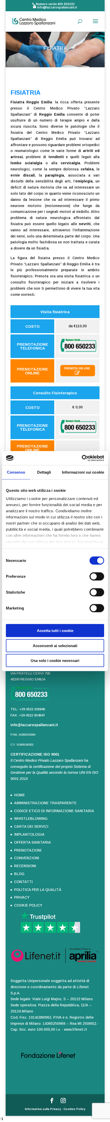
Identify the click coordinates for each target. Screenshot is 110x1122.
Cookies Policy (74, 1108)
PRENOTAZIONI (27, 850)
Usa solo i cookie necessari (55, 660)
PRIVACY (21, 897)
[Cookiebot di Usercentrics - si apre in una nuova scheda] (81, 458)
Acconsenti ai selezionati (55, 645)
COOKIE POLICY (28, 905)
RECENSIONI (25, 866)
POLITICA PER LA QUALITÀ (37, 890)
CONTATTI (23, 882)
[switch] (97, 576)
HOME (19, 795)
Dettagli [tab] (44, 472)
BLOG (19, 874)
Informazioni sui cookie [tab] (83, 472)
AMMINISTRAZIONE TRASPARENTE (45, 803)
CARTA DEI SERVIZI (31, 826)
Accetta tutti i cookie (55, 630)
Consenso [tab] (16, 472)
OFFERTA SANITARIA (32, 842)
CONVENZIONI (26, 858)
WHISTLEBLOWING (31, 818)
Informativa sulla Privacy (43, 1108)
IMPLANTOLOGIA (29, 834)
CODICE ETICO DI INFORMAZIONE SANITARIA (54, 811)
